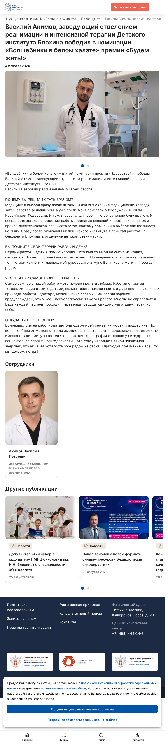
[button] (82, 165)
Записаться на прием (130, 7)
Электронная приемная (80, 604)
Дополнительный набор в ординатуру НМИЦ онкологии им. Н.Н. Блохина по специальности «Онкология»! (39, 562)
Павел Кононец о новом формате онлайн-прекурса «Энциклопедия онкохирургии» (112, 559)
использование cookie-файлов (63, 688)
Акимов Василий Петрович (24, 453)
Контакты (68, 622)
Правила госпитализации (29, 627)
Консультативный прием (81, 613)
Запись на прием (21, 618)
